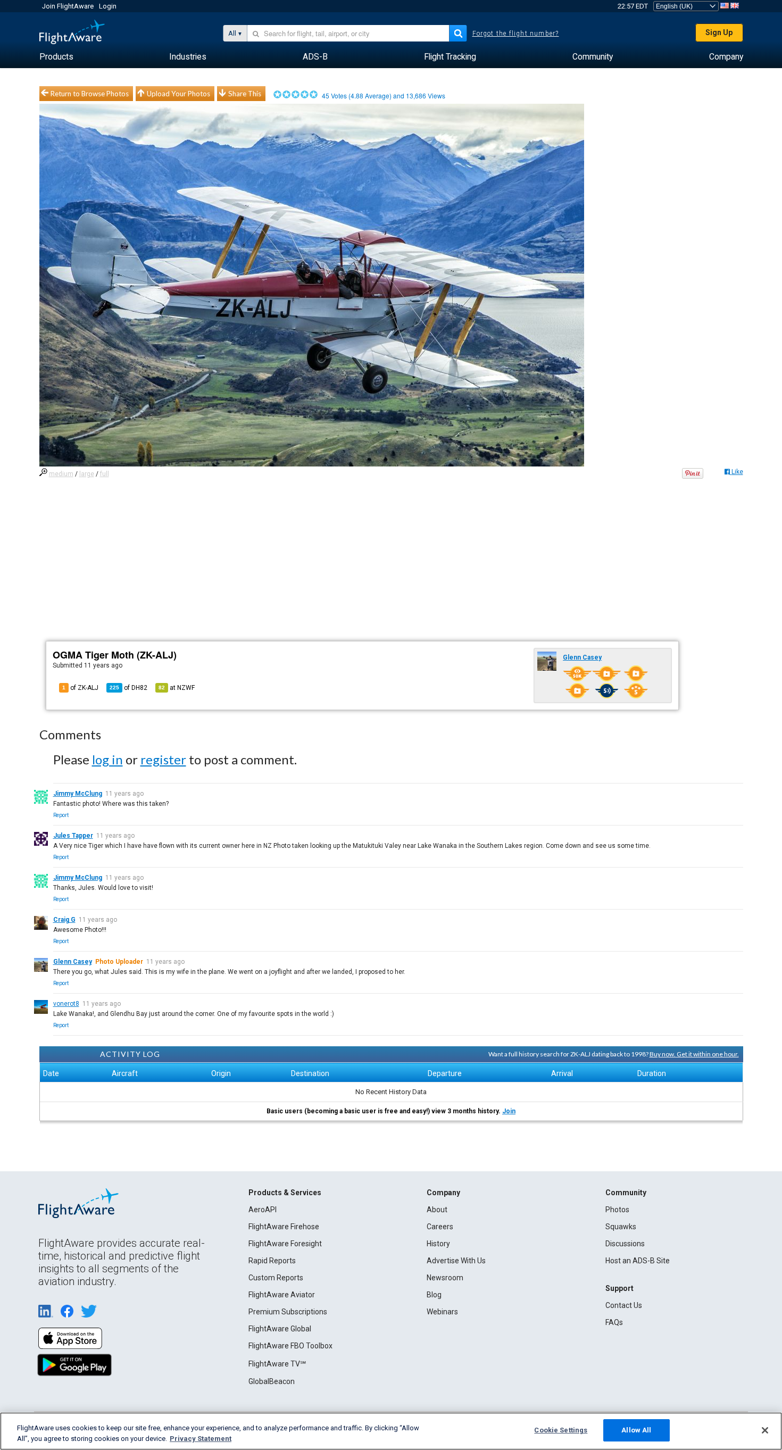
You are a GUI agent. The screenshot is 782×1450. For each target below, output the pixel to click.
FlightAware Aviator (281, 1294)
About (437, 1209)
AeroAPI (262, 1209)
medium (61, 474)
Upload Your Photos (178, 93)
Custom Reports (275, 1277)
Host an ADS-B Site (637, 1260)
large (86, 474)
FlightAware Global (279, 1328)
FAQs (614, 1322)
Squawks (620, 1226)
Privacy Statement (200, 1439)
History (438, 1243)
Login (108, 6)
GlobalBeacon (271, 1381)
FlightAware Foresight (285, 1243)
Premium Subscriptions (287, 1311)
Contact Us (623, 1305)
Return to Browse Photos (90, 93)
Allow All (636, 1430)
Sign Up (719, 32)
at (177, 687)
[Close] (765, 1430)
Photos (617, 1209)
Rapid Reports (272, 1260)
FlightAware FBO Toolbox (290, 1345)
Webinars (442, 1311)
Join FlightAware (68, 6)
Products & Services (284, 1192)
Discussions (625, 1243)
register (163, 759)
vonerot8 (66, 1003)
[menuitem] (56, 57)
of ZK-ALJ (80, 687)
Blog (434, 1294)
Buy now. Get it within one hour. (694, 1054)
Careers (440, 1226)
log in (107, 759)
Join (508, 1111)
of (128, 687)
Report (61, 815)
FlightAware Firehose (283, 1226)
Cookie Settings (560, 1430)
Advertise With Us (456, 1260)
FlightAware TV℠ (277, 1364)
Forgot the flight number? (515, 33)
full (104, 474)
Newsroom (445, 1277)
